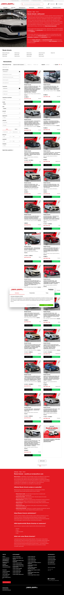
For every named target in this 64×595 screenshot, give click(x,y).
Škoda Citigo (4, 54)
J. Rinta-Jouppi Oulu (31, 556)
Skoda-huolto (36, 41)
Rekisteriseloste (5, 587)
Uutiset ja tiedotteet (6, 571)
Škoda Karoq (29, 52)
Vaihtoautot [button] (6, 67)
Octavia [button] (36, 64)
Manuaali (4, 125)
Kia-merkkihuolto (51, 562)
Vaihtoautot (29, 11)
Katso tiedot (28, 101)
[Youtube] (53, 579)
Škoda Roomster (42, 52)
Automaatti (5, 122)
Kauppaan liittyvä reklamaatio (5, 562)
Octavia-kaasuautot (42, 35)
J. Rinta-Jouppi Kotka (16, 569)
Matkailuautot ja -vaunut (7, 74)
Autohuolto (51, 554)
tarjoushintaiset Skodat (47, 39)
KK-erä (16, 129)
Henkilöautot (5, 71)
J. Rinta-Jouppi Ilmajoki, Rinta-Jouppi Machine (18, 566)
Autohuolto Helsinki (51, 556)
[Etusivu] (7, 4)
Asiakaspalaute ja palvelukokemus (5, 560)
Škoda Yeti (53, 52)
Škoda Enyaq (17, 52)
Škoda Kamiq (17, 56)
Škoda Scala (41, 54)
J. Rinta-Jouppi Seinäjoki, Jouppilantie (32, 565)
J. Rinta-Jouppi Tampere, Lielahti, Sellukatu (34, 570)
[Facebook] (48, 579)
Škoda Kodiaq (29, 54)
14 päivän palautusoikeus (5, 565)
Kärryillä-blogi (5, 572)
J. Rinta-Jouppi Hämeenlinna (18, 564)
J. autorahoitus (30, 30)
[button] (7, 150)
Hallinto (3, 556)
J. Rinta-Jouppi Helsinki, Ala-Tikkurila (18, 559)
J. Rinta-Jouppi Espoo (17, 556)
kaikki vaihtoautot (53, 41)
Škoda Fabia (17, 54)
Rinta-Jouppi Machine (6, 577)
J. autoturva (32, 31)
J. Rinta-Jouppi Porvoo (32, 559)
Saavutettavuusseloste (6, 590)
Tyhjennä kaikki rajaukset (20, 64)
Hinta (7, 129)
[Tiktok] (54, 579)
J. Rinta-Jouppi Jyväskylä (17, 568)
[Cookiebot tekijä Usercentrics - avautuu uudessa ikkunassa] (49, 289)
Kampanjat (4, 569)
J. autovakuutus (39, 30)
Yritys (4, 554)
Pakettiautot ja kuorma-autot (8, 77)
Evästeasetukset (5, 588)
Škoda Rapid (29, 56)
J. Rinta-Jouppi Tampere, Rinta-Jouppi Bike (33, 573)
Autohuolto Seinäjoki (52, 559)
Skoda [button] (30, 64)
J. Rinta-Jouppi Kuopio (17, 571)
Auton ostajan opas (6, 574)
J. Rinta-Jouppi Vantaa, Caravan (33, 574)
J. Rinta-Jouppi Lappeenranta (18, 574)
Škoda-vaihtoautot (5, 52)
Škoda (34, 11)
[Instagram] (49, 579)
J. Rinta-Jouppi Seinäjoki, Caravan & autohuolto (34, 563)
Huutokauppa (5, 575)
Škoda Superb (41, 56)
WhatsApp (37, 101)
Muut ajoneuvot (5, 82)
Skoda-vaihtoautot (36, 39)
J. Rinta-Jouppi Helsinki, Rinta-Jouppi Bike (18, 561)
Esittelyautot (5, 91)
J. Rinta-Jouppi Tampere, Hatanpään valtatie (32, 568)
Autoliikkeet (16, 554)
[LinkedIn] (51, 579)
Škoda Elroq (4, 56)
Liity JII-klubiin (6, 582)
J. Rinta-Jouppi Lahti (16, 572)
